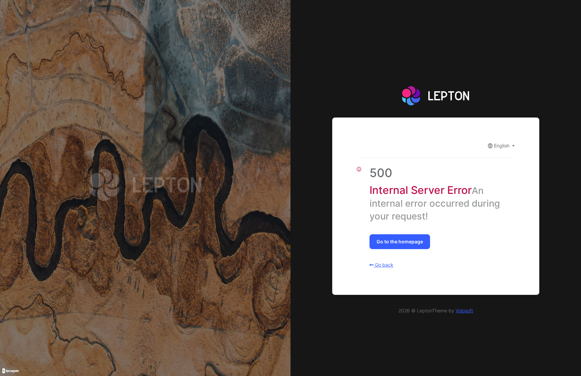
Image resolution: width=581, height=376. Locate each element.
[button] (501, 145)
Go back (383, 265)
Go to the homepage (400, 241)
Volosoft (464, 310)
